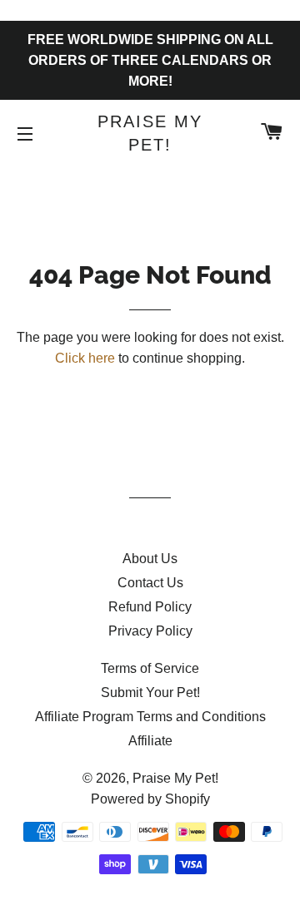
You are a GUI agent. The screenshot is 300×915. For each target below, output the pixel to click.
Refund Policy (150, 607)
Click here (85, 358)
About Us (150, 558)
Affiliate (150, 741)
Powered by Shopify (150, 799)
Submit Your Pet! (150, 692)
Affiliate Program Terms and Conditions (150, 717)
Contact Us (150, 583)
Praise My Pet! (150, 133)
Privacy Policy (150, 631)
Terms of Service (150, 668)
